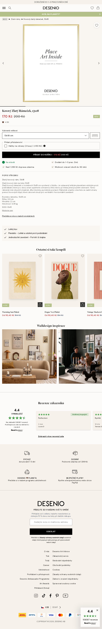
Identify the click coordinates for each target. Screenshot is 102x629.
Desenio (59, 621)
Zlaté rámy (15, 19)
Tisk (47, 556)
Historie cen (7, 210)
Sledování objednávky (62, 560)
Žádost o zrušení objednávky (65, 579)
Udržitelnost (44, 570)
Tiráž (47, 560)
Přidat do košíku (51, 155)
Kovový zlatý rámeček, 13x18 (36, 19)
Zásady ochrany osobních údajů (52, 538)
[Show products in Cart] (98, 8)
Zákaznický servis (61, 556)
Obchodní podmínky (61, 565)
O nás (46, 551)
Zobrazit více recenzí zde (51, 436)
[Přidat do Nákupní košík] (40, 304)
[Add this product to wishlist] (97, 25)
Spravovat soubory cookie (64, 583)
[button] (95, 135)
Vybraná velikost (10, 130)
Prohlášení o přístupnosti (38, 574)
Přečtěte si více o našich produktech (18, 216)
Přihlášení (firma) (41, 588)
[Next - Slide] (99, 63)
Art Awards (44, 583)
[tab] (13, 105)
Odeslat (51, 531)
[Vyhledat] (10, 8)
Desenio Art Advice (61, 551)
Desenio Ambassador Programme (34, 579)
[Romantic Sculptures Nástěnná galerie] (29, 356)
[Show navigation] (4, 8)
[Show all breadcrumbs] (5, 19)
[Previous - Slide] (3, 63)
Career (46, 565)
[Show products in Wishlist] (92, 8)
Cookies (56, 570)
